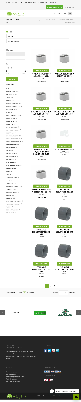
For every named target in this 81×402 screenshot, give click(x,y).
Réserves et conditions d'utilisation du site (55, 396)
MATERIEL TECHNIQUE (12, 106)
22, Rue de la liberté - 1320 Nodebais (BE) (35, 2)
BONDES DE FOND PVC (12, 130)
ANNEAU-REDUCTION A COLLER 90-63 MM (64, 75)
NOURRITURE (9, 109)
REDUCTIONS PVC (11, 168)
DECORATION (10, 94)
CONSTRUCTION (10, 91)
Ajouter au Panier (42, 70)
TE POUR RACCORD (11, 177)
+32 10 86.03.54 (12, 2)
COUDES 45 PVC (11, 154)
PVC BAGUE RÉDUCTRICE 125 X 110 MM (41, 232)
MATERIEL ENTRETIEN (12, 103)
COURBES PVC (10, 159)
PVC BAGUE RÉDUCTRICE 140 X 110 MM (64, 269)
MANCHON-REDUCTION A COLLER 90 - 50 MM (41, 191)
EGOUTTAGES (10, 133)
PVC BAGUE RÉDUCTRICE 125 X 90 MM (41, 269)
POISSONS (9, 198)
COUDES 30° (9, 151)
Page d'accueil (42, 20)
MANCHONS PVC (11, 162)
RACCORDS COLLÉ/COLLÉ (66, 20)
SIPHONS (8, 174)
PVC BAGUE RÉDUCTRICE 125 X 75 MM (64, 232)
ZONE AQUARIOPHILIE (12, 210)
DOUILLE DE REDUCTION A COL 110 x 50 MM (41, 113)
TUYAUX (8, 207)
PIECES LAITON (10, 118)
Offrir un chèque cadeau (13, 381)
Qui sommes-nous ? (12, 372)
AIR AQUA (16, 312)
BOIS (7, 88)
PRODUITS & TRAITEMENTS (13, 201)
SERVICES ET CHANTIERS (13, 204)
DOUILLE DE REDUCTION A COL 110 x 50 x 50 (64, 113)
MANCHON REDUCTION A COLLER (64, 151)
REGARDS (9, 171)
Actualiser (12, 79)
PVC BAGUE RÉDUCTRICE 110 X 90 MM (64, 192)
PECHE (8, 112)
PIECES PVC (52, 20)
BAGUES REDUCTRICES (12, 145)
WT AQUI (41, 276)
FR (70, 13)
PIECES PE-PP (10, 121)
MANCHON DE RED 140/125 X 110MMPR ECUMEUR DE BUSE (41, 152)
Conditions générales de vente (15, 377)
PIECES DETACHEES (11, 115)
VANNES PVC (10, 189)
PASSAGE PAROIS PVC (12, 136)
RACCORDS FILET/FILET (12, 186)
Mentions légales (11, 374)
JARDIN (8, 97)
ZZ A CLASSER (10, 213)
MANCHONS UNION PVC (13, 165)
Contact (54, 2)
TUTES (8, 180)
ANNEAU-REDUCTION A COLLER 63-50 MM (41, 75)
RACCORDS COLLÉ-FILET (13, 139)
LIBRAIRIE (8, 100)
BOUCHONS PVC (11, 148)
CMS (38, 396)
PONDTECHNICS (41, 81)
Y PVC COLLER (10, 183)
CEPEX (64, 199)
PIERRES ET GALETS (11, 192)
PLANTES (8, 195)
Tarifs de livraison (11, 379)
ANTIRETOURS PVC (11, 127)
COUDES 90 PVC (11, 156)
